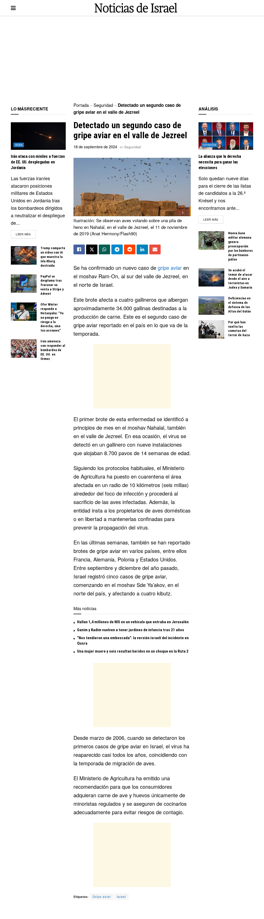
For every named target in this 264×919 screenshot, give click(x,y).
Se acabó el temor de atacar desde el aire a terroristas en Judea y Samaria (240, 279)
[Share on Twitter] (91, 249)
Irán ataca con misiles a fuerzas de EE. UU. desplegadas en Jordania (38, 162)
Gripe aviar (102, 896)
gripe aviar (170, 267)
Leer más (26, 234)
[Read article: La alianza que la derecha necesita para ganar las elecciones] (226, 136)
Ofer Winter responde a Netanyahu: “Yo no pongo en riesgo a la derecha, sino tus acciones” (51, 317)
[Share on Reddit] (129, 249)
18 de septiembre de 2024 (95, 146)
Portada (81, 105)
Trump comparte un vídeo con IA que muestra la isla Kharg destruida (52, 256)
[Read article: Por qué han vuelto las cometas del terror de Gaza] (211, 329)
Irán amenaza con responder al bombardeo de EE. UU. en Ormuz (52, 350)
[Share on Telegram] (117, 249)
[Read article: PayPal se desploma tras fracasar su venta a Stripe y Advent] (24, 283)
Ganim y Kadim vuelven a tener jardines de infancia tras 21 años (130, 630)
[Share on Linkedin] (142, 249)
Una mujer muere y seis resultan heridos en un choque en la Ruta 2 (132, 651)
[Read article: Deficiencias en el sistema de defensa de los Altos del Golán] (211, 305)
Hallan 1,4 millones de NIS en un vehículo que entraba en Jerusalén (133, 622)
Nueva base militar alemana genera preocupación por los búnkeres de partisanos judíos (240, 246)
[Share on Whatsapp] (104, 249)
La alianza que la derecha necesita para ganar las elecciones (220, 162)
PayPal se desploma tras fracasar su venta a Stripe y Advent (52, 285)
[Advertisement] (132, 59)
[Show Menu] (13, 7)
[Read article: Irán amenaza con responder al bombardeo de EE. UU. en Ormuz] (24, 348)
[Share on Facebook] (79, 249)
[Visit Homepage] (136, 8)
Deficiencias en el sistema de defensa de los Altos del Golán (239, 304)
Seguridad (103, 105)
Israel (121, 896)
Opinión (210, 145)
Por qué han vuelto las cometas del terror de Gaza (239, 328)
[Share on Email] (155, 249)
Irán (19, 145)
